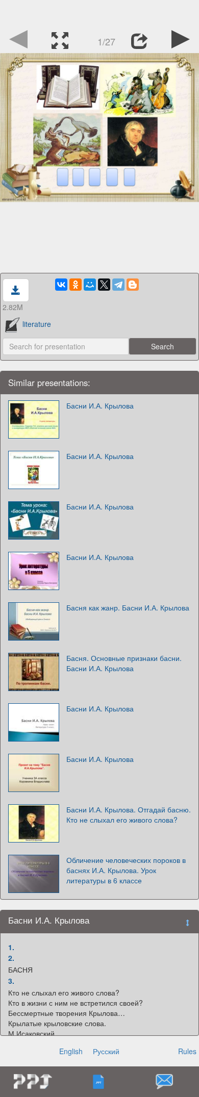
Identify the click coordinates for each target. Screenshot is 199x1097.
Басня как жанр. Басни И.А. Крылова (127, 607)
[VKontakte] (61, 284)
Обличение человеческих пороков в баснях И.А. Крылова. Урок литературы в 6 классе (126, 870)
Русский (106, 1051)
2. (11, 958)
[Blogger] (133, 284)
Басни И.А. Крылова (100, 405)
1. (11, 947)
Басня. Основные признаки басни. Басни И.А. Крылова (124, 663)
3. (11, 981)
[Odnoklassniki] (75, 284)
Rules (187, 1051)
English (71, 1051)
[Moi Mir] (90, 284)
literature (36, 324)
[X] (104, 284)
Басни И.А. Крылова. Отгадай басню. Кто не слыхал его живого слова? (128, 814)
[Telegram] (118, 284)
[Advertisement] (99, 12)
